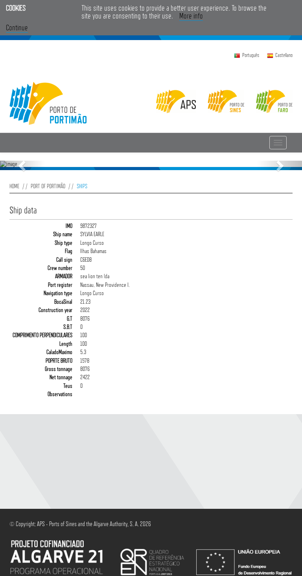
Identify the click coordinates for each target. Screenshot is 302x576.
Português (250, 55)
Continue (17, 27)
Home (14, 186)
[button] (22, 165)
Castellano (284, 55)
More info (191, 15)
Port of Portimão (48, 186)
